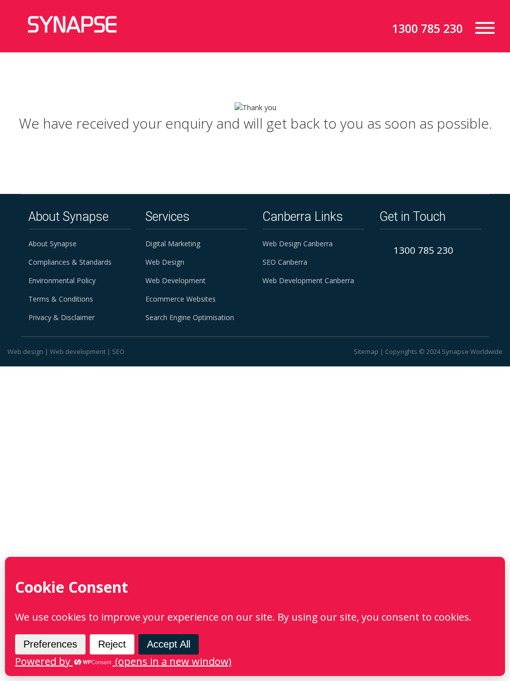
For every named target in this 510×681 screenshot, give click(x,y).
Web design (25, 351)
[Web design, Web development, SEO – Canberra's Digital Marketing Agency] (72, 24)
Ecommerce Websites (180, 299)
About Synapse (52, 243)
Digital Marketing (172, 243)
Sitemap (366, 351)
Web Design (164, 262)
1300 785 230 (427, 28)
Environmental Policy (62, 280)
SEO (118, 351)
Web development (78, 351)
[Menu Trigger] (481, 27)
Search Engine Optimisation (189, 317)
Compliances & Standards (70, 262)
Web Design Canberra (297, 243)
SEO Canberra (284, 262)
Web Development (175, 280)
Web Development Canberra (308, 280)
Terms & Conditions (60, 299)
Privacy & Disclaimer (61, 317)
